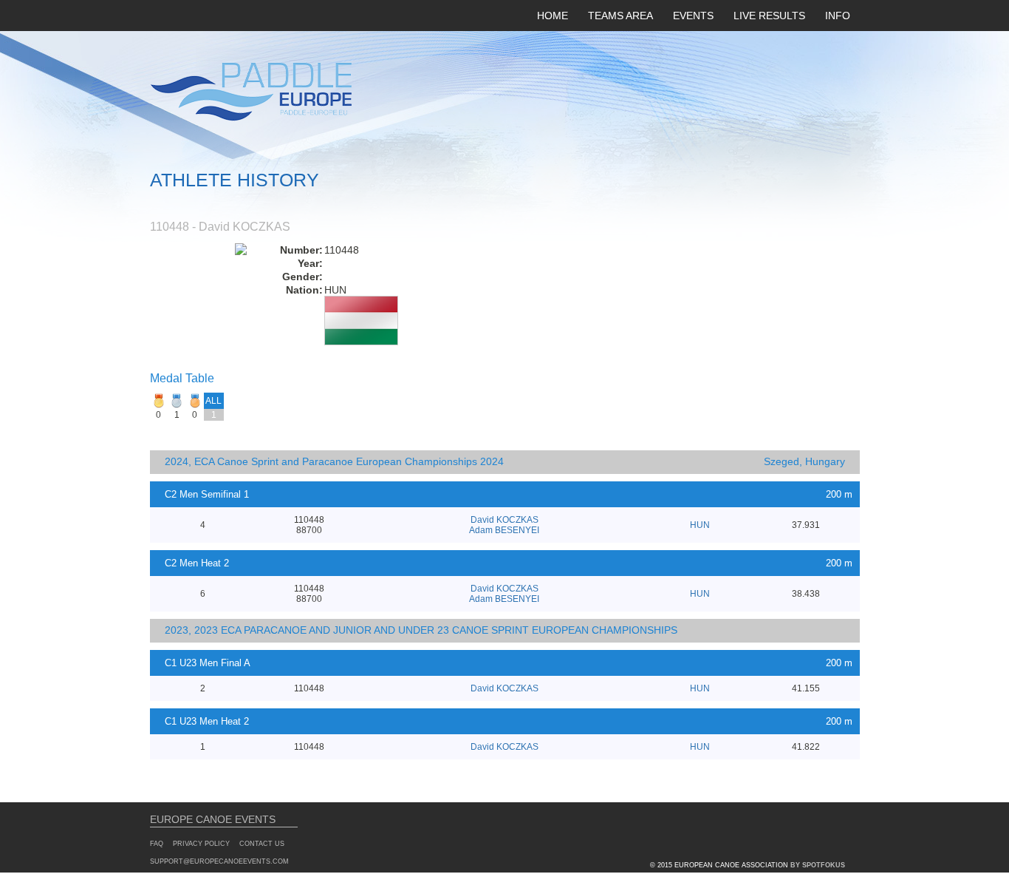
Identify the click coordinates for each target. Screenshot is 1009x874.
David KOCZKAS (504, 520)
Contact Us (261, 843)
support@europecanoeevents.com (219, 861)
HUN (700, 525)
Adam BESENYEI (504, 530)
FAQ (156, 843)
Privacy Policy (201, 843)
